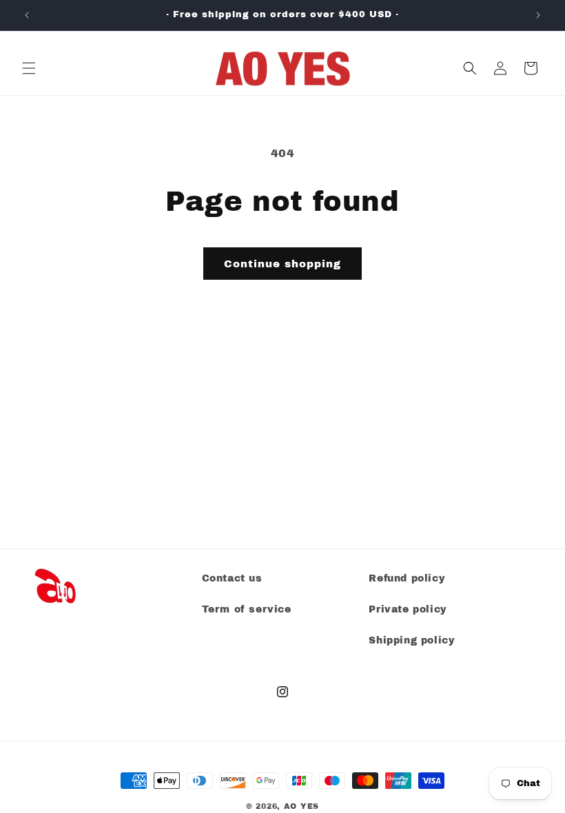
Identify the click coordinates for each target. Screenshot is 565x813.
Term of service (246, 609)
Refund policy (407, 578)
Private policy (407, 609)
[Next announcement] (538, 15)
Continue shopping (282, 263)
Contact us (232, 578)
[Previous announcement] (27, 15)
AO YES (301, 806)
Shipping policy (412, 640)
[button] (29, 68)
